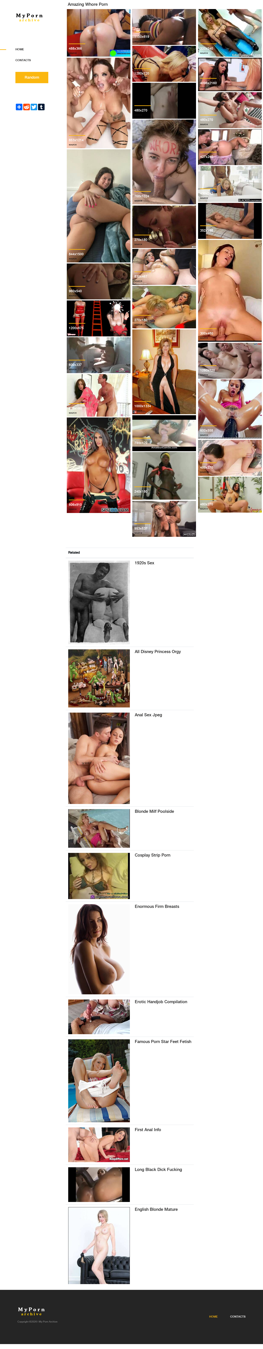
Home (19, 49)
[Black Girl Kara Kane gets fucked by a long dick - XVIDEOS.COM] (99, 1184)
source (73, 53)
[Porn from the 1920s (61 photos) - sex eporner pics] (99, 602)
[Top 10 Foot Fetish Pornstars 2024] (99, 1080)
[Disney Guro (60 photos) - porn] (99, 678)
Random (32, 77)
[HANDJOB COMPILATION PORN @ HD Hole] (99, 1016)
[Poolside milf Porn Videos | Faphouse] (99, 828)
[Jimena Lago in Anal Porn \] (99, 1144)
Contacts (23, 60)
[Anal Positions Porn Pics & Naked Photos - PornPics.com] (99, 758)
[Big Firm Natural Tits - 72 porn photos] (99, 949)
